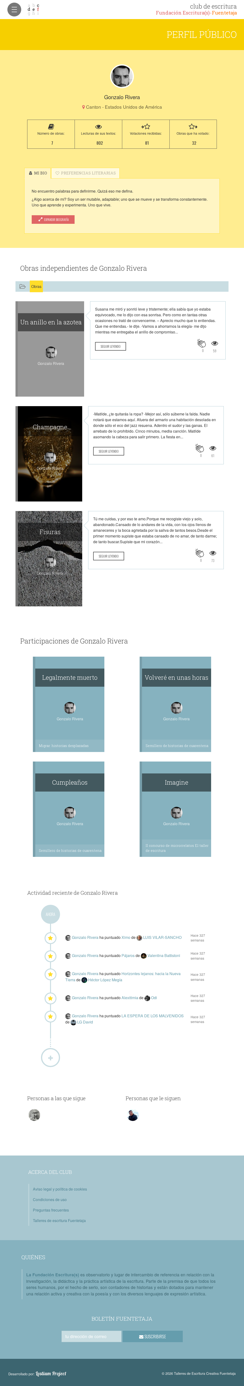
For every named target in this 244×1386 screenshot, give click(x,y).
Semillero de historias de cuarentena (177, 745)
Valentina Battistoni (163, 955)
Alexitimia (130, 997)
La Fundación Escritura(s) (52, 1275)
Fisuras (50, 532)
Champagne (50, 427)
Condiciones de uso (50, 1199)
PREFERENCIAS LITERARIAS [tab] (88, 172)
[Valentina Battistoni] (144, 955)
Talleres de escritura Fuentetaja (59, 1220)
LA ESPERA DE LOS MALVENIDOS (153, 1015)
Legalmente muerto (69, 677)
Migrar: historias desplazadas (64, 745)
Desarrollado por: (37, 1373)
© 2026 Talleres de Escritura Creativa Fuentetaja (199, 1373)
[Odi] (147, 997)
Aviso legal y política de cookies (60, 1189)
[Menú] (14, 9)
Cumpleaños (69, 782)
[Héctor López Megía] (84, 979)
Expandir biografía (56, 219)
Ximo (126, 937)
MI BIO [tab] (40, 172)
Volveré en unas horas (176, 677)
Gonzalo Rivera (85, 937)
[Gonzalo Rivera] (122, 76)
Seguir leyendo (111, 346)
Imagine (176, 782)
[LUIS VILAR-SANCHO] (140, 937)
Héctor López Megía (105, 979)
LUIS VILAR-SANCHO (162, 937)
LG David (85, 1022)
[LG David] (74, 1022)
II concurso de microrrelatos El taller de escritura (177, 848)
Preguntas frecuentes (51, 1210)
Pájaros (129, 955)
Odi (154, 997)
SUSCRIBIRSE (154, 1336)
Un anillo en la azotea (51, 322)
